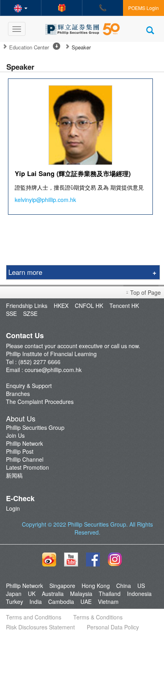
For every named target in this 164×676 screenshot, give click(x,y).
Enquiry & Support (29, 386)
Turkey (14, 601)
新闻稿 (14, 475)
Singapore (62, 586)
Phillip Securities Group (35, 427)
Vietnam (108, 601)
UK (31, 594)
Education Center (29, 47)
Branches (18, 394)
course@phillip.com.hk (53, 370)
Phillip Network (24, 443)
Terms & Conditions (98, 617)
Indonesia (139, 594)
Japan (13, 594)
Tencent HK (124, 306)
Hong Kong (96, 586)
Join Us (15, 435)
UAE (86, 601)
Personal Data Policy (113, 627)
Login (13, 508)
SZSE (30, 313)
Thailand (110, 594)
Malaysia (81, 594)
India (35, 601)
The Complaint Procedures (40, 402)
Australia (53, 594)
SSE (11, 313)
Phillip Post (19, 451)
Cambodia (61, 601)
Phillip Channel (24, 459)
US (141, 586)
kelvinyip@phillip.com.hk (45, 200)
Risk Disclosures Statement (40, 627)
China (123, 586)
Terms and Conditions (33, 617)
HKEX (61, 306)
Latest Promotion (27, 467)
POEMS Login (143, 7)
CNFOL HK (89, 306)
